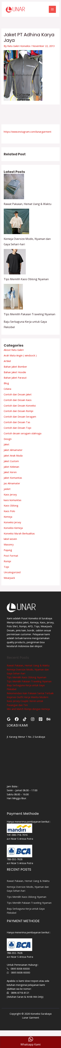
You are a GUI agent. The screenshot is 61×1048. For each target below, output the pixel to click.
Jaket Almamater (13, 450)
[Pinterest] (41, 719)
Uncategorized (12, 572)
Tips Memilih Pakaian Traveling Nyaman (29, 314)
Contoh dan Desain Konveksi (20, 405)
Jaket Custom (11, 461)
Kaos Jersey (10, 494)
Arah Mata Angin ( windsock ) (20, 355)
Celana (7, 388)
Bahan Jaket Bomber (15, 366)
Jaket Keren (10, 472)
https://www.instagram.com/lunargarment (27, 131)
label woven (10, 539)
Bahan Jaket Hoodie (15, 372)
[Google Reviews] (9, 719)
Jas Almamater (12, 483)
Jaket (6, 444)
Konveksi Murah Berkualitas (19, 533)
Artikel (7, 361)
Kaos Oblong (11, 505)
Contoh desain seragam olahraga (22, 433)
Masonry (9, 544)
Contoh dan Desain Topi (17, 427)
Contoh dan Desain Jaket (18, 394)
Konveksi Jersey (12, 522)
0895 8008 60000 (19, 968)
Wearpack (9, 577)
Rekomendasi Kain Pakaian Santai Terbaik (30, 693)
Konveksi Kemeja (13, 528)
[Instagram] (33, 719)
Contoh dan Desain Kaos (18, 400)
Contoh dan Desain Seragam (20, 416)
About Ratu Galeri (14, 349)
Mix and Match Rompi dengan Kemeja (28, 709)
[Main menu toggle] (52, 9)
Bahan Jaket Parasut (15, 377)
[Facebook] (17, 719)
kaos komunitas (12, 500)
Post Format (11, 555)
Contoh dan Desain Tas (17, 422)
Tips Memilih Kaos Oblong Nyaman (26, 279)
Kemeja (8, 516)
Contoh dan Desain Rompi (18, 411)
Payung (8, 550)
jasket (7, 489)
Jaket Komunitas (13, 477)
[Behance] (48, 719)
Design (8, 439)
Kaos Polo (9, 511)
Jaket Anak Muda (13, 455)
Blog (6, 383)
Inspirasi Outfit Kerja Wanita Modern (27, 697)
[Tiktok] (25, 719)
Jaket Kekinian (11, 466)
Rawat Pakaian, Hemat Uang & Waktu (27, 204)
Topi (6, 566)
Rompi (7, 561)
